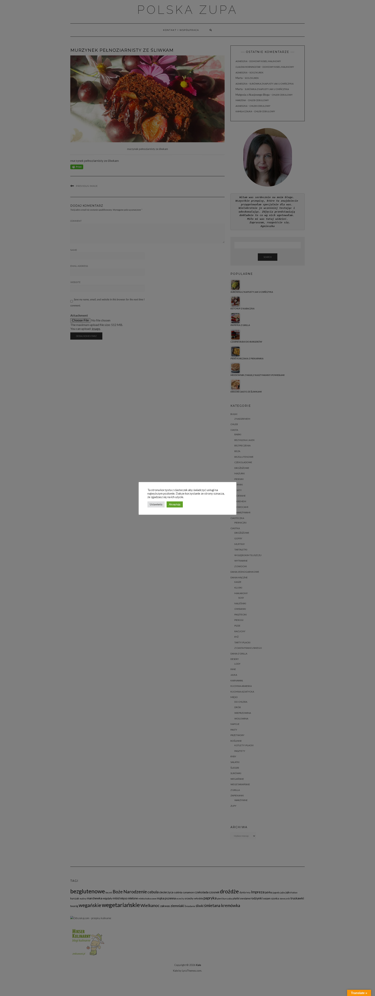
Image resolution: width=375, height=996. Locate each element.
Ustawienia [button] (156, 504)
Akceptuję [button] (174, 504)
